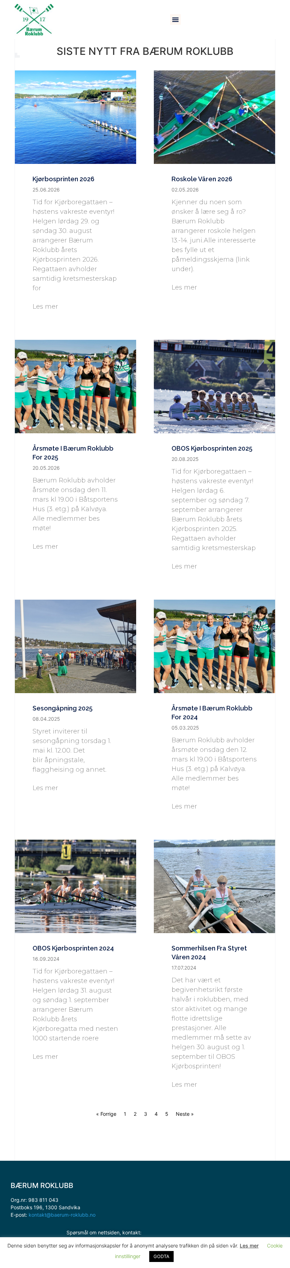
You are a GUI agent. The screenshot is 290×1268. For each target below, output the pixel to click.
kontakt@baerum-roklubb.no (62, 1215)
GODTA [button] (161, 1256)
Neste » (185, 1114)
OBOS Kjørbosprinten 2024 (73, 948)
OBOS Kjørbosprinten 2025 (212, 448)
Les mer (45, 306)
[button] (175, 19)
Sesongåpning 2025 (63, 708)
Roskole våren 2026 (202, 179)
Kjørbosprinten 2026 (63, 179)
